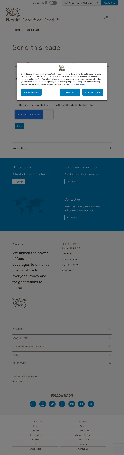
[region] (62, 82)
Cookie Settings (31, 92)
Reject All (70, 92)
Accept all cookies (93, 92)
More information (78, 84)
